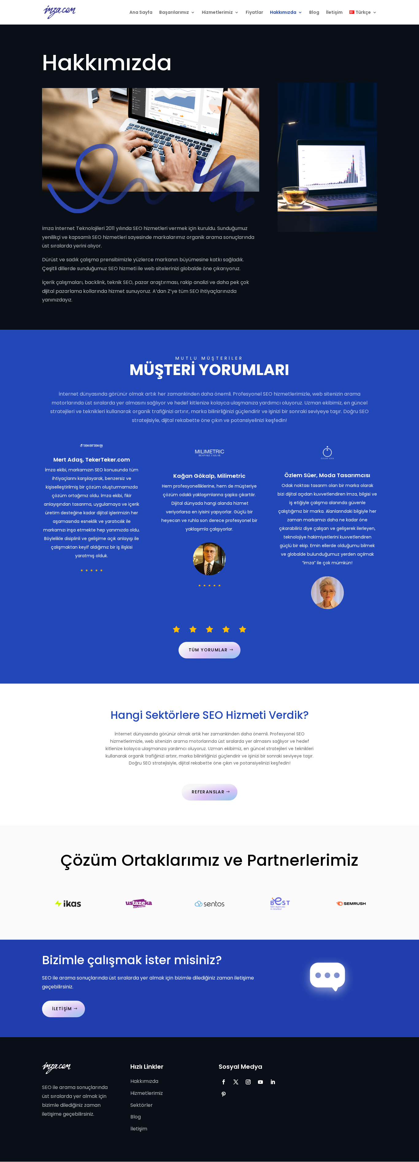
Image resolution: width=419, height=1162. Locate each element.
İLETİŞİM (62, 1009)
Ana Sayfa (140, 12)
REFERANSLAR (208, 792)
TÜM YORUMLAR (208, 650)
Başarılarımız (174, 12)
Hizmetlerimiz (217, 12)
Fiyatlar (254, 12)
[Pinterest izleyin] (224, 1094)
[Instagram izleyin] (248, 1082)
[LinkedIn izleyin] (273, 1082)
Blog (314, 12)
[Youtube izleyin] (260, 1082)
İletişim (334, 12)
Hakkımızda (283, 12)
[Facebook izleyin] (224, 1082)
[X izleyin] (236, 1082)
